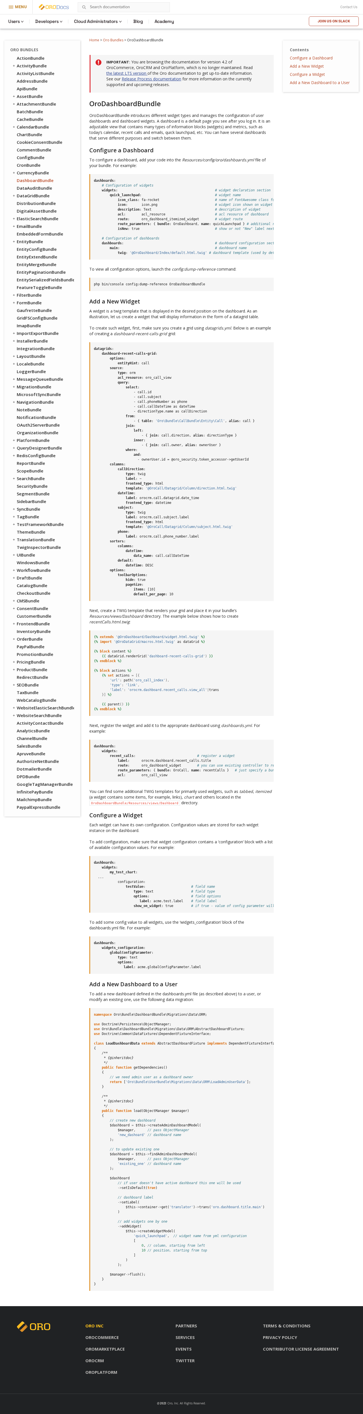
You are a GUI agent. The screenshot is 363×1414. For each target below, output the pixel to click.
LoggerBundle (31, 371)
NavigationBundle (35, 402)
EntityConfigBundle (37, 249)
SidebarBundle (31, 501)
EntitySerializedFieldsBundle (45, 280)
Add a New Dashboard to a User (320, 82)
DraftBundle (29, 578)
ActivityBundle (32, 66)
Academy (164, 21)
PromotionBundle (35, 654)
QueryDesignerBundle (39, 448)
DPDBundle (28, 776)
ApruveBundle (31, 753)
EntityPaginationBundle (41, 272)
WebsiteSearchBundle (39, 715)
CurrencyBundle (33, 173)
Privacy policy (280, 1337)
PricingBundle (31, 662)
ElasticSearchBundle (37, 218)
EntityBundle (30, 241)
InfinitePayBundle (35, 792)
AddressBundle (32, 81)
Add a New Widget (307, 66)
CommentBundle (34, 150)
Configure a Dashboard (311, 58)
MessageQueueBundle (40, 379)
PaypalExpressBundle (38, 807)
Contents (299, 49)
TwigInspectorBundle (39, 547)
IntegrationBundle (36, 348)
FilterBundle (29, 295)
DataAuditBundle (34, 188)
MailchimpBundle (34, 799)
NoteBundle (29, 409)
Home (94, 40)
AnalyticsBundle (33, 730)
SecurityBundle (32, 486)
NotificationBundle (36, 417)
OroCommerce (102, 1337)
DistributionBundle (36, 203)
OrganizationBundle (37, 432)
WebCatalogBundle (36, 700)
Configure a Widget (307, 74)
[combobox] (124, 7)
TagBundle (28, 516)
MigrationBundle (34, 387)
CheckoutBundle (33, 593)
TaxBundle (28, 692)
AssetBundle (30, 96)
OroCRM (94, 1360)
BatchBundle (30, 111)
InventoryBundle (34, 631)
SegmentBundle (33, 494)
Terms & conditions (287, 1326)
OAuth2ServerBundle (38, 425)
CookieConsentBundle (39, 142)
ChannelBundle (32, 738)
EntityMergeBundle (36, 264)
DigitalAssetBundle (37, 211)
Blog (138, 21)
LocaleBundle (31, 364)
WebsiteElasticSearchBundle (45, 708)
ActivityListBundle (35, 73)
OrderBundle (30, 639)
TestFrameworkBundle (40, 524)
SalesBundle (29, 746)
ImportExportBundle (38, 333)
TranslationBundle (36, 539)
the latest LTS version (126, 73)
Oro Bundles (113, 40)
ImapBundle (29, 325)
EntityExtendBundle (37, 257)
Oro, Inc (172, 1403)
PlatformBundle (33, 440)
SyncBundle (28, 509)
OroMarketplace (105, 1349)
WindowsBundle (33, 562)
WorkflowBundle (34, 570)
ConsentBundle (32, 608)
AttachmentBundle (36, 104)
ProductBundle (32, 669)
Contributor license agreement (301, 1349)
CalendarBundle (33, 127)
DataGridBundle (33, 195)
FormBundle (29, 302)
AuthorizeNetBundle (38, 761)
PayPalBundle (31, 646)
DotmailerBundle (34, 769)
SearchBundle (31, 478)
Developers (46, 21)
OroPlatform (101, 1372)
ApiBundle (27, 88)
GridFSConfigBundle (37, 318)
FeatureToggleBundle (39, 287)
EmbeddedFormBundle (40, 234)
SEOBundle (28, 685)
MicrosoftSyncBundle (39, 394)
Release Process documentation (151, 79)
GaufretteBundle (34, 310)
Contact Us (348, 7)
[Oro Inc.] (47, 7)
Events (184, 1349)
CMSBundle (28, 601)
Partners (186, 1326)
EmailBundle (29, 226)
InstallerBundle (32, 341)
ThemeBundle (31, 532)
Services (185, 1337)
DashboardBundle (35, 180)
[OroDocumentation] (62, 7)
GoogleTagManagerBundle (45, 784)
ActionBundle (31, 58)
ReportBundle (31, 463)
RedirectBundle (32, 677)
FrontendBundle (33, 623)
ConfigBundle (31, 157)
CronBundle (29, 165)
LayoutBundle (31, 356)
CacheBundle (30, 119)
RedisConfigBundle (36, 455)
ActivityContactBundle (40, 723)
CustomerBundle (34, 616)
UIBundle (26, 555)
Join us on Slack (334, 21)
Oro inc (94, 1326)
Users (14, 21)
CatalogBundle (32, 585)
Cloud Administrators (96, 21)
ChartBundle (29, 134)
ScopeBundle (30, 471)
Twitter (185, 1360)
